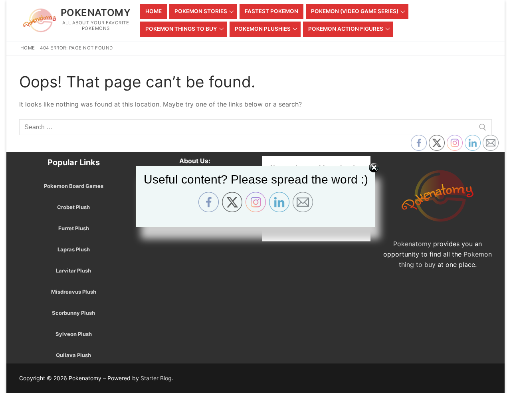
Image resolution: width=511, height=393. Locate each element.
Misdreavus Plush (73, 291)
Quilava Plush (73, 355)
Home (27, 48)
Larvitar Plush (73, 270)
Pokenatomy (96, 12)
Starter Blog (156, 378)
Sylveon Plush (73, 334)
